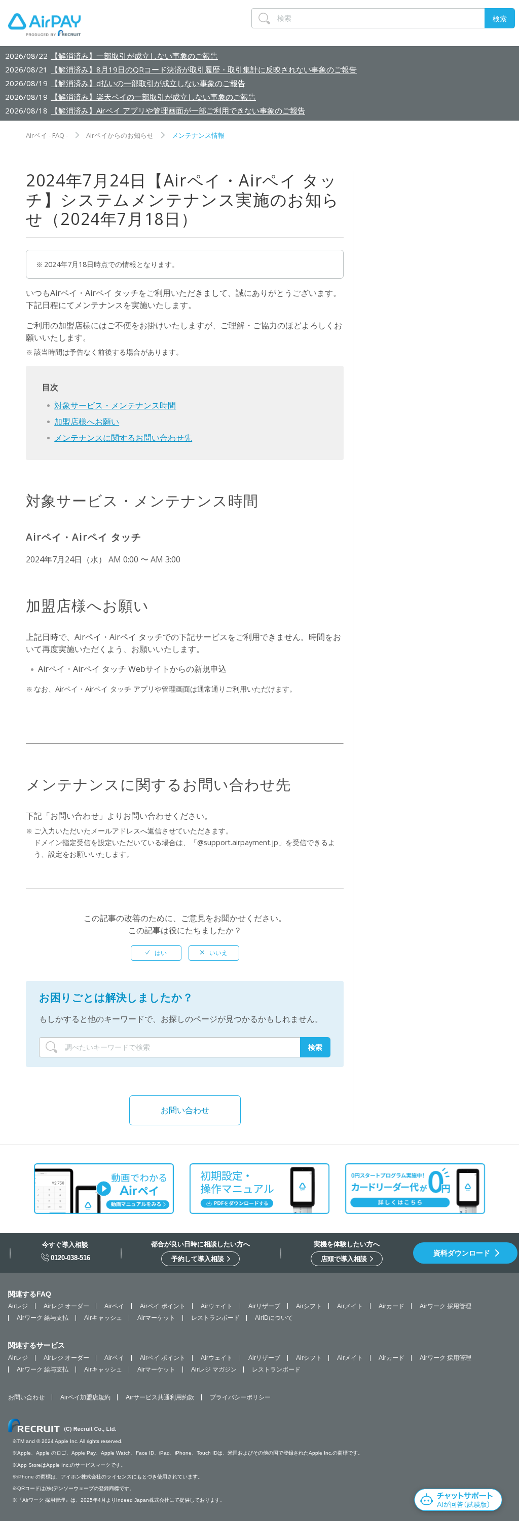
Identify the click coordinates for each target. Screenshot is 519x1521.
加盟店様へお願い (86, 421)
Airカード (391, 1306)
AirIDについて (274, 1318)
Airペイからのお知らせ (120, 135)
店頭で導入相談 (345, 1259)
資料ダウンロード (461, 1253)
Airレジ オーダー (66, 1306)
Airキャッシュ (103, 1318)
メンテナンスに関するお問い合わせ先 (123, 437)
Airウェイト (217, 1306)
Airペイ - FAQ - (47, 135)
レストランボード (215, 1318)
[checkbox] (156, 953)
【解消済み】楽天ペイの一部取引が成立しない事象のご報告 (153, 97)
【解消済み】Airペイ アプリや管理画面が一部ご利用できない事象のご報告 (178, 110)
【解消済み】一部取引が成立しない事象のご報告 (134, 56)
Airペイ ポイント (163, 1306)
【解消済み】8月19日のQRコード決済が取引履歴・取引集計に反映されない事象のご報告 (204, 69)
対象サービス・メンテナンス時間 (115, 405)
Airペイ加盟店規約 (85, 1397)
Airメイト (350, 1306)
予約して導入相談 (198, 1259)
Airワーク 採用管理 (445, 1306)
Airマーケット (156, 1318)
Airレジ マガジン (214, 1369)
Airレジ (18, 1306)
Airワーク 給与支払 (42, 1318)
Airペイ (114, 1306)
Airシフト (309, 1306)
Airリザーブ (264, 1306)
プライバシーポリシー (240, 1397)
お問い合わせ (185, 1110)
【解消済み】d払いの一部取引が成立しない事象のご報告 (148, 83)
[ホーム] (44, 27)
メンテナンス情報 (198, 135)
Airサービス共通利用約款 (160, 1397)
